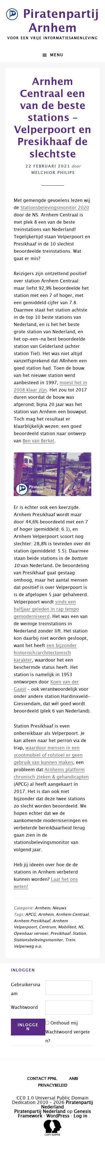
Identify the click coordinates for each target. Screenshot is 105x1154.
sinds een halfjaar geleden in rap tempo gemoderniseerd (46, 609)
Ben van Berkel (38, 441)
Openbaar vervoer (31, 934)
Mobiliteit (67, 927)
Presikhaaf (60, 934)
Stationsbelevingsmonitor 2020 (54, 208)
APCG (30, 915)
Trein (70, 940)
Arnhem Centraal (72, 915)
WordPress (57, 1116)
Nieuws (59, 908)
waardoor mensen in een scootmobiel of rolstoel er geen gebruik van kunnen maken (48, 755)
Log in (80, 1116)
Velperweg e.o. (28, 946)
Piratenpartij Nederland (40, 1111)
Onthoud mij (64, 1023)
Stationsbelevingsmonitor (38, 940)
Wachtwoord (24, 1007)
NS (80, 927)
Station (79, 934)
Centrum (47, 927)
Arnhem (42, 908)
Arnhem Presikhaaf (32, 921)
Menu (57, 55)
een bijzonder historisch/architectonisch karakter (45, 652)
